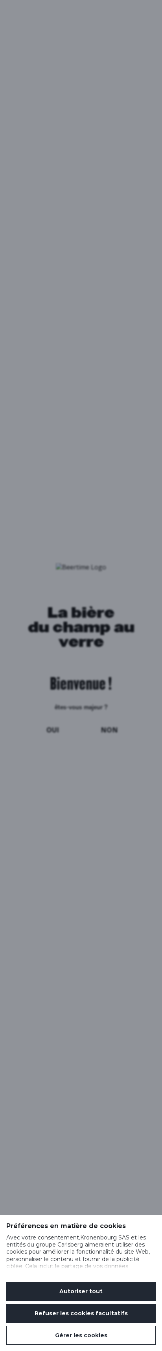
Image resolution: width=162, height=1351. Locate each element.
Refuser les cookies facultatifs (81, 1313)
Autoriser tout (81, 1291)
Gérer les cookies (81, 1335)
